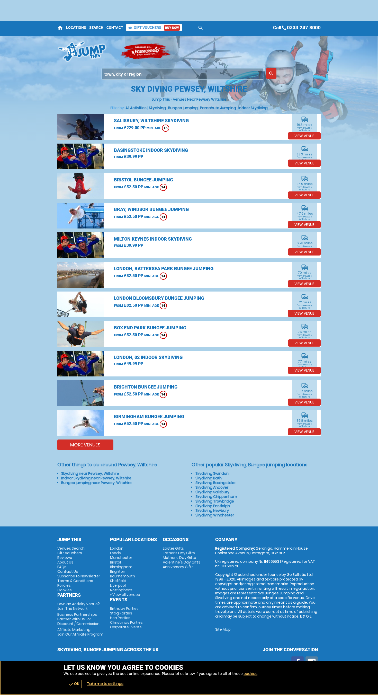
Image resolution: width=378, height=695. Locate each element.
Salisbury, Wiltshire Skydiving (151, 120)
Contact (114, 27)
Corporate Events (126, 627)
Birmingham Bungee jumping (149, 416)
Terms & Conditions (75, 580)
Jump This (160, 99)
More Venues (85, 445)
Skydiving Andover (211, 487)
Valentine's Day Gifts (181, 562)
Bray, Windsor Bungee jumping (151, 209)
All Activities (136, 107)
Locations (76, 27)
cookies (250, 673)
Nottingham (121, 590)
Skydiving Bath (208, 478)
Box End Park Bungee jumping (150, 327)
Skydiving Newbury (212, 510)
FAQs (61, 566)
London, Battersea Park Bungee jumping (163, 268)
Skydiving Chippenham (216, 496)
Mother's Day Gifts (179, 557)
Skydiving (157, 107)
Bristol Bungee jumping (143, 179)
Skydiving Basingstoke (215, 482)
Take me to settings (105, 683)
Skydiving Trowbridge (214, 501)
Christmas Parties (126, 622)
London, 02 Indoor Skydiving (148, 357)
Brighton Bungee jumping (145, 387)
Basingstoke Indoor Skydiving (151, 150)
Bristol (115, 562)
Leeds (115, 553)
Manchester (121, 557)
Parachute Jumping (218, 107)
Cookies (64, 590)
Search (96, 27)
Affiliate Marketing (80, 632)
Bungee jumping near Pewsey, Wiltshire (96, 482)
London (116, 548)
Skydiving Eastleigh (212, 505)
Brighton (117, 571)
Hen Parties (120, 617)
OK (73, 684)
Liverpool (118, 585)
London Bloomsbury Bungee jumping (159, 298)
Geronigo (146, 51)
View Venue (304, 135)
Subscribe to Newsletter (78, 576)
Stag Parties (121, 613)
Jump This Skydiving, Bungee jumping (86, 51)
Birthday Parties (124, 608)
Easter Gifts (173, 548)
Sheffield (118, 580)
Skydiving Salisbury (212, 492)
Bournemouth (122, 576)
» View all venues (125, 594)
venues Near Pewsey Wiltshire (200, 99)
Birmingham (121, 566)
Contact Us (67, 571)
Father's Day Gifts (179, 553)
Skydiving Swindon (212, 473)
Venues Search (71, 548)
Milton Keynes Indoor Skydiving (153, 239)
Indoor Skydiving (253, 107)
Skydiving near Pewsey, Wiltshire (90, 473)
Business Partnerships (78, 619)
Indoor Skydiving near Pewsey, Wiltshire (96, 478)
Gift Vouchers (153, 27)
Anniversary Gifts (178, 566)
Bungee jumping (183, 107)
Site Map (223, 629)
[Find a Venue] (182, 74)
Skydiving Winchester (214, 515)
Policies (64, 585)
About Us (65, 562)
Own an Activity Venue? (78, 606)
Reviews (64, 557)
